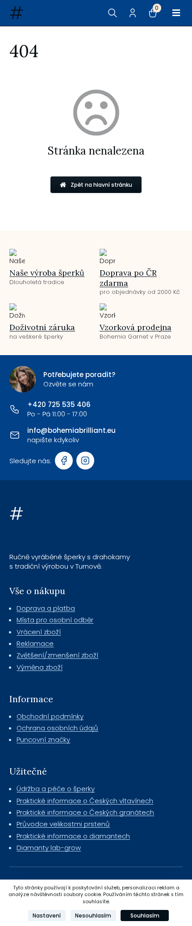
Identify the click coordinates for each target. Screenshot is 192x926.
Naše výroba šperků (46, 273)
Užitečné (28, 771)
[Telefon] (14, 409)
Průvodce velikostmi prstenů (63, 824)
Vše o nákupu (37, 590)
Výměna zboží (40, 667)
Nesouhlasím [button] (93, 915)
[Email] (14, 435)
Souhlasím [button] (144, 915)
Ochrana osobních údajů (57, 728)
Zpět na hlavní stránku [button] (101, 185)
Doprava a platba (46, 608)
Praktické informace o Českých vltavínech (85, 800)
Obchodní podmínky (50, 716)
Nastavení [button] (47, 915)
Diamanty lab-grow (49, 847)
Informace (31, 698)
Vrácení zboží (39, 632)
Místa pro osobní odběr (55, 619)
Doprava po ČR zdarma (128, 278)
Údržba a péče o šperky (56, 788)
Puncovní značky (43, 739)
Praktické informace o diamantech (73, 836)
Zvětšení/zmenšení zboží (57, 655)
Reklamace (35, 643)
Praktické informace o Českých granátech (85, 812)
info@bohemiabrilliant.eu (71, 430)
